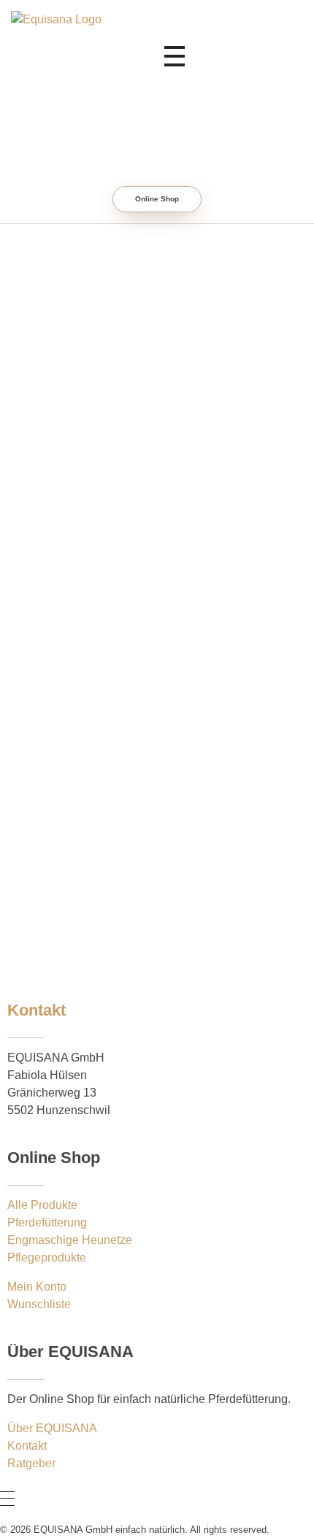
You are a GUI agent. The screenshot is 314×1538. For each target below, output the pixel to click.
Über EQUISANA (52, 1428)
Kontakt (27, 1446)
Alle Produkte (42, 1205)
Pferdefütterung (47, 1222)
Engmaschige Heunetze (69, 1240)
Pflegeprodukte (46, 1257)
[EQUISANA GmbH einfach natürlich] (136, 56)
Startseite (188, 441)
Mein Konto (36, 1286)
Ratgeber (120, 458)
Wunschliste (39, 1304)
